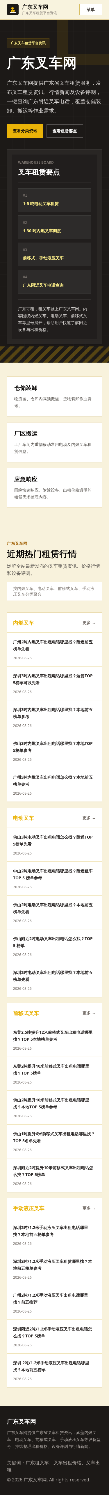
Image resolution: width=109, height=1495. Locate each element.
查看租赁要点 (65, 131)
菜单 (91, 9)
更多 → (89, 622)
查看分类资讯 (25, 130)
